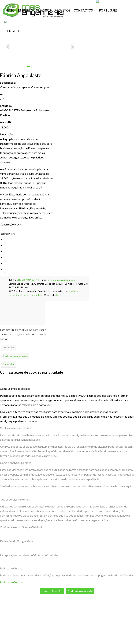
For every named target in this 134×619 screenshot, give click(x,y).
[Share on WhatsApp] (5, 251)
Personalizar (9, 364)
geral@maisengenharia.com (61, 280)
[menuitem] (9, 10)
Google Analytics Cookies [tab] (15, 462)
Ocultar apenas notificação (15, 356)
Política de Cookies (32, 295)
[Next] (72, 46)
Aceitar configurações (52, 591)
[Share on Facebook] (5, 240)
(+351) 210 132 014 (28, 280)
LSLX (58, 295)
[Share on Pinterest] (5, 258)
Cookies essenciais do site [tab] (15, 428)
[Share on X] (5, 246)
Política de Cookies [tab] (11, 568)
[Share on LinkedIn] (5, 263)
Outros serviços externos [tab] (15, 499)
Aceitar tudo (8, 347)
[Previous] (8, 46)
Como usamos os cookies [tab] (15, 388)
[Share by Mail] (5, 270)
